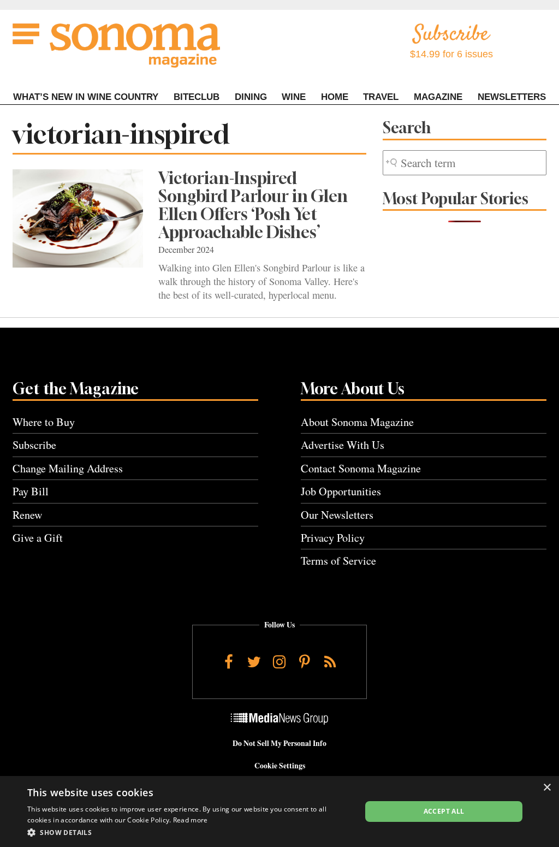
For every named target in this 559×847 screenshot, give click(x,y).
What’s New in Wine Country (85, 97)
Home (334, 97)
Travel (381, 97)
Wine (294, 97)
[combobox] (464, 163)
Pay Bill (31, 491)
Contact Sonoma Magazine (361, 468)
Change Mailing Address (68, 468)
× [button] (547, 788)
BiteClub (196, 97)
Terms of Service (338, 560)
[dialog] (279, 811)
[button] (189, 832)
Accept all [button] (444, 811)
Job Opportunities (341, 491)
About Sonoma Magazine (357, 421)
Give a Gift (38, 537)
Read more (190, 820)
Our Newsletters (337, 514)
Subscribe (34, 444)
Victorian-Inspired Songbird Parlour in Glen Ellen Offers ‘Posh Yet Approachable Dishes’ (253, 205)
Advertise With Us (342, 444)
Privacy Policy (333, 537)
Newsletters (512, 97)
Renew (28, 514)
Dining (251, 97)
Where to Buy (44, 421)
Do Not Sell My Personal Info (279, 743)
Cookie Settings (279, 765)
